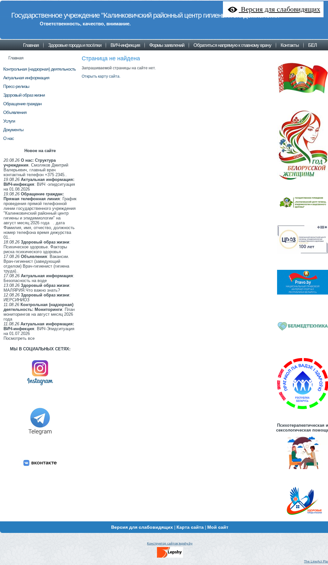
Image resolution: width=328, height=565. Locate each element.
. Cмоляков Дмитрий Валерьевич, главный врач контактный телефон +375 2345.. (36, 167)
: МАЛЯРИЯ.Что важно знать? (37, 288)
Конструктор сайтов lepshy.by (170, 543)
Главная (15, 57)
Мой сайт (217, 527)
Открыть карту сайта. (101, 76)
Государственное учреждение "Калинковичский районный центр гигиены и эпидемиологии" (146, 15)
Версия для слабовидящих (142, 527)
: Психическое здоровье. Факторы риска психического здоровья (37, 247)
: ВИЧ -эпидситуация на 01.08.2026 (39, 184)
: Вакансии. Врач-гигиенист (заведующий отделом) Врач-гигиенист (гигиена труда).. (36, 263)
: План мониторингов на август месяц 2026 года (39, 311)
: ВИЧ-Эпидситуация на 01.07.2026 (39, 328)
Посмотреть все (19, 338)
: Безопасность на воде (39, 278)
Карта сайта (190, 527)
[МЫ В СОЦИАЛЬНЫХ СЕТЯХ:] (40, 388)
